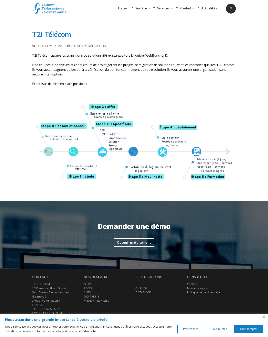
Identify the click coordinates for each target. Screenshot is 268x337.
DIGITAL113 (91, 296)
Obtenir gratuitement (134, 242)
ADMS (88, 288)
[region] (134, 325)
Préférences (190, 329)
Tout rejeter (219, 329)
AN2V (87, 292)
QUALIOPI (141, 288)
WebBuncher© (156, 55)
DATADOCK (143, 292)
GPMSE (88, 284)
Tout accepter (248, 329)
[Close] (264, 317)
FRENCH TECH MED (96, 300)
